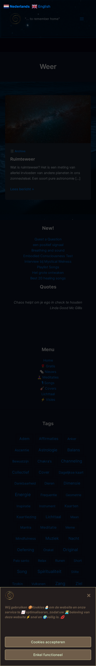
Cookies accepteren (48, 642)
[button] (88, 595)
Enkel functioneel (48, 655)
